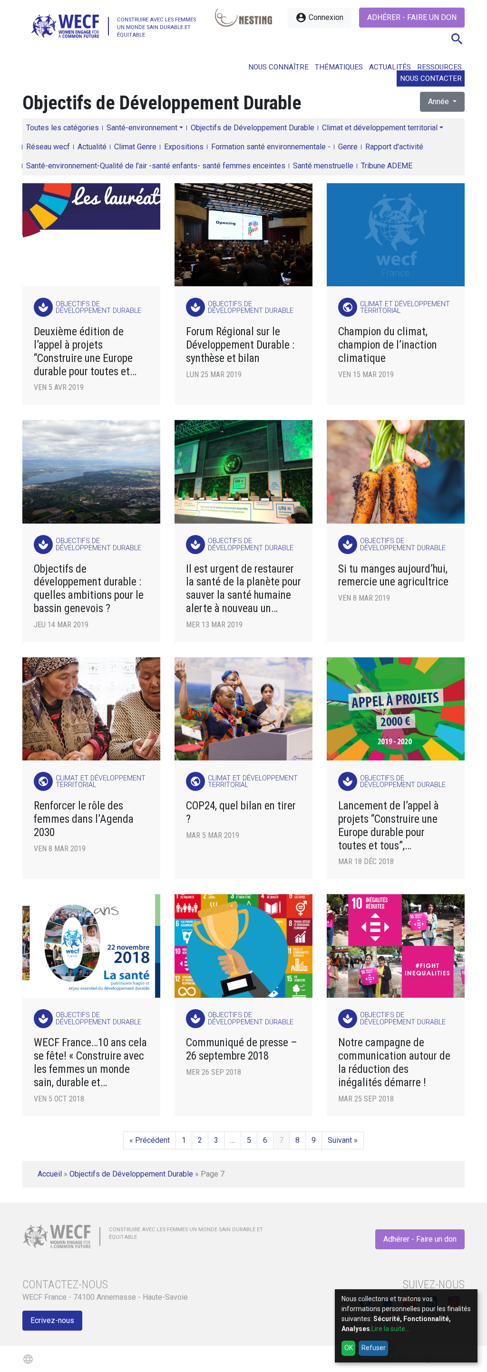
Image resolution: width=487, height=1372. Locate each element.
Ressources (439, 67)
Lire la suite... (390, 1329)
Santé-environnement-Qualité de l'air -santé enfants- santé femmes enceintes (155, 165)
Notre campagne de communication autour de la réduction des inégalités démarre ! (394, 1062)
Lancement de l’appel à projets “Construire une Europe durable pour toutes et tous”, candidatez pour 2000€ (388, 825)
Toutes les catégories (62, 127)
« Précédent (149, 1140)
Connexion (319, 17)
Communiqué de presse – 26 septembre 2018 (241, 1049)
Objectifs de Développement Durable (252, 127)
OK (348, 1348)
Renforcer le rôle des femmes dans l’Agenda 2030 (84, 819)
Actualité (92, 146)
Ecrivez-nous (52, 1320)
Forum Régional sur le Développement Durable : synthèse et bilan (240, 345)
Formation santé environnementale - (271, 146)
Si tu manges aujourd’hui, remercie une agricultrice (393, 576)
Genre (348, 146)
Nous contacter (431, 78)
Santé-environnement (142, 127)
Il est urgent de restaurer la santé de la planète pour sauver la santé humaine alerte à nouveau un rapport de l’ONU (243, 589)
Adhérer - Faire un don (412, 17)
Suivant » (343, 1140)
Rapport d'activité (394, 146)
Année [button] (439, 101)
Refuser (373, 1348)
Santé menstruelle (323, 165)
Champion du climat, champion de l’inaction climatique (387, 345)
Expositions (184, 146)
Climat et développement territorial (380, 127)
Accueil (50, 1173)
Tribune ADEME (386, 165)
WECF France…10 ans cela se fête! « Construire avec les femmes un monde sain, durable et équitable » (90, 1062)
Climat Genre (135, 146)
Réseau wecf (48, 146)
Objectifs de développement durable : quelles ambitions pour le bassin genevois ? (89, 589)
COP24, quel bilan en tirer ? (241, 812)
